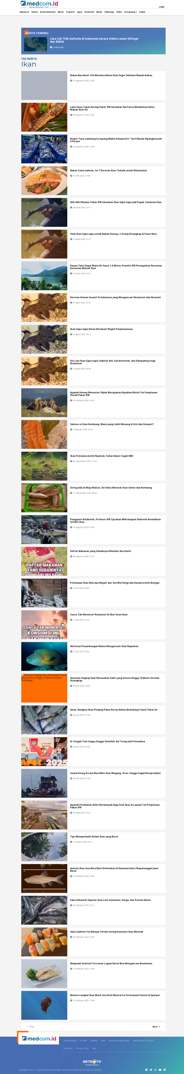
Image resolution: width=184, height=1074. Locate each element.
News (99, 12)
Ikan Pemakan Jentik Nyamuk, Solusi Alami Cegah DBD (101, 455)
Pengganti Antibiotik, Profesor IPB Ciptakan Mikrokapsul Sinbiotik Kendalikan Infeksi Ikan (115, 521)
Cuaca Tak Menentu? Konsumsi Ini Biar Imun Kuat (99, 614)
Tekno (34, 12)
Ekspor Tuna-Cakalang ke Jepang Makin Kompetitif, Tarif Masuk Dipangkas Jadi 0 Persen (116, 140)
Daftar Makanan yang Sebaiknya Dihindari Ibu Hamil (100, 551)
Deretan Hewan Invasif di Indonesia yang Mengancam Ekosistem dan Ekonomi (115, 297)
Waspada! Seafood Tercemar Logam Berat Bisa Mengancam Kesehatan (111, 963)
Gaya (79, 12)
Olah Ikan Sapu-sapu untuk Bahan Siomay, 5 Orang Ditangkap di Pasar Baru (113, 233)
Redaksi (93, 1040)
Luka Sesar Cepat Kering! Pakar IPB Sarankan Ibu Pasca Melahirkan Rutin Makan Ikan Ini (112, 108)
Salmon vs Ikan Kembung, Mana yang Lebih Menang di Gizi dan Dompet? (112, 424)
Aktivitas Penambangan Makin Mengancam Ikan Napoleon (104, 646)
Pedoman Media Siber (119, 1040)
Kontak (83, 1040)
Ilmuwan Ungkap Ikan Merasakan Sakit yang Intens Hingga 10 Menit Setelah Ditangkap (114, 679)
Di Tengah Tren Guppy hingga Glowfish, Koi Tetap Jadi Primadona (107, 741)
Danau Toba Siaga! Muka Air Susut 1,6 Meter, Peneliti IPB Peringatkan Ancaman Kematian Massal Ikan (116, 267)
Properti (70, 12)
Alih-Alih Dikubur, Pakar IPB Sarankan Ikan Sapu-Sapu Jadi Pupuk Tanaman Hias (115, 202)
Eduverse (24, 12)
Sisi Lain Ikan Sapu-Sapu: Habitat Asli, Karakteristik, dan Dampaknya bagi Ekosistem (112, 362)
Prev (32, 1026)
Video (119, 12)
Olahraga (109, 12)
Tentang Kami (70, 1040)
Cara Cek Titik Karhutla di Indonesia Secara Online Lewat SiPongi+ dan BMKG (94, 40)
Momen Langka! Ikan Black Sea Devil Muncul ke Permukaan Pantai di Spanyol (115, 995)
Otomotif (89, 12)
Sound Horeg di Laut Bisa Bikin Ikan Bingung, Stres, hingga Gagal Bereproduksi (115, 773)
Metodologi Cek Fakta (143, 1040)
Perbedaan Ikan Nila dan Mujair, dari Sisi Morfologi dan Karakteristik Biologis (114, 582)
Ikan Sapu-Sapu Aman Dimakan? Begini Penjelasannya (101, 329)
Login (161, 7)
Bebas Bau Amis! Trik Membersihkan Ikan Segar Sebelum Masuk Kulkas (111, 75)
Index (142, 12)
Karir (94, 1048)
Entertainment (47, 12)
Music (61, 12)
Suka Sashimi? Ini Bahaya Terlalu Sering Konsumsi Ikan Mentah (106, 931)
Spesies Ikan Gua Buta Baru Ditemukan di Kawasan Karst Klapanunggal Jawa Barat (114, 869)
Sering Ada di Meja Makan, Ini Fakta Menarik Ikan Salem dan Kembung (111, 487)
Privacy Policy (82, 1048)
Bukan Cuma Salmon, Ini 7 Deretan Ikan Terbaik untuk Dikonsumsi (108, 170)
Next (155, 1026)
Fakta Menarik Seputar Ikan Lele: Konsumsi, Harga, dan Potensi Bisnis (110, 900)
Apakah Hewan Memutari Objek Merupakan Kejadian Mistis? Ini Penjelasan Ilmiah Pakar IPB (113, 394)
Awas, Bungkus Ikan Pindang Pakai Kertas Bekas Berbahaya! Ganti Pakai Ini (113, 709)
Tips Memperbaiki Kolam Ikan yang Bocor (94, 836)
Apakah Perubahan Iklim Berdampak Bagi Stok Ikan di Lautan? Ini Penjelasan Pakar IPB (115, 806)
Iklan (103, 1040)
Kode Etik (68, 1048)
